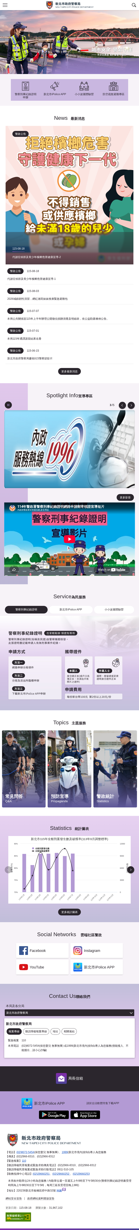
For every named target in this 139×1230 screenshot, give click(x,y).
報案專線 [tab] (14, 1031)
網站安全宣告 (14, 1198)
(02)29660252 (61, 1173)
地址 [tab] (55, 1031)
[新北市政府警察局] (69, 5)
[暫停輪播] (8, 405)
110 (24, 1160)
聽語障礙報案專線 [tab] (36, 1031)
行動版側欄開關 (5, 5)
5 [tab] (110, 405)
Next (131, 405)
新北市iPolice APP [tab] (70, 609)
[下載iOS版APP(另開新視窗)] (85, 1115)
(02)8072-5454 (25, 1152)
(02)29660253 (81, 1173)
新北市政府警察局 (17, 1012)
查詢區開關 (134, 5)
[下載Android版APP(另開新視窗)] (54, 1115)
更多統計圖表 (69, 912)
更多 (39, 742)
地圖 (59, 1190)
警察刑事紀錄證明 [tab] (26, 609)
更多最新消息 (69, 371)
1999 (65, 1152)
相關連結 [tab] (69, 1031)
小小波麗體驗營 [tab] (114, 609)
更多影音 (125, 497)
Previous (122, 405)
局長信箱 (75, 1078)
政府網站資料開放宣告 (40, 1198)
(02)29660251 (41, 1173)
